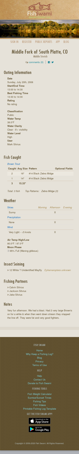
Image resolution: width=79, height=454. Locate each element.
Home (39, 350)
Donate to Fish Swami (39, 383)
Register (26, 42)
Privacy (39, 361)
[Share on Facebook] (49, 62)
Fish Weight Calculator (40, 394)
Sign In (14, 42)
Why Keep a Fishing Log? (39, 354)
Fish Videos (39, 405)
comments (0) (36, 62)
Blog (66, 42)
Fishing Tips (39, 401)
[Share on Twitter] (52, 62)
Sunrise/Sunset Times (39, 397)
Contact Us (40, 379)
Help (39, 376)
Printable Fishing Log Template (39, 408)
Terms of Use (39, 365)
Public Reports (43, 42)
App (58, 42)
